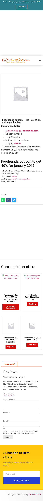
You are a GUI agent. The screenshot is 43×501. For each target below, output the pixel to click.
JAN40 (14, 176)
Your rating (8, 393)
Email (6, 421)
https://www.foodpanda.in (21, 179)
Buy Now (32, 304)
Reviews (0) (10, 364)
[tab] (9, 364)
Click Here (32, 345)
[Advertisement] (21, 33)
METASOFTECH (35, 495)
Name (6, 412)
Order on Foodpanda (10, 307)
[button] (21, 7)
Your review (9, 400)
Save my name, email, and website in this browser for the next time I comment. (20, 432)
